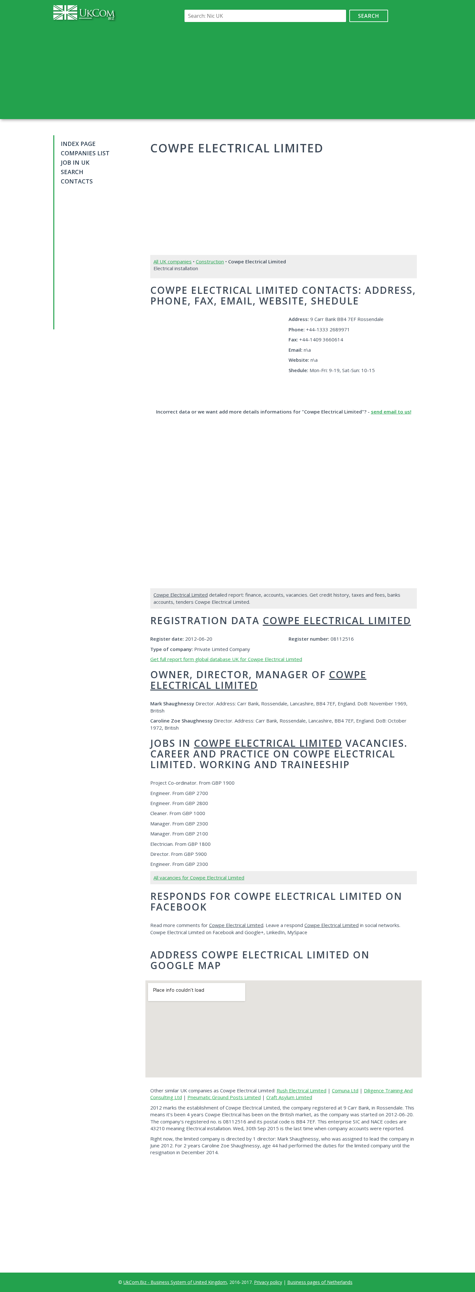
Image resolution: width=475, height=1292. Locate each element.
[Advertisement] (285, 70)
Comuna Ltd (345, 1090)
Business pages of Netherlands (320, 1282)
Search (368, 15)
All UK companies (172, 261)
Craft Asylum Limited (289, 1097)
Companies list (85, 153)
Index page (78, 144)
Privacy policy (268, 1282)
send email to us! (391, 411)
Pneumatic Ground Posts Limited (224, 1097)
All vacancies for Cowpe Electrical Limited (198, 877)
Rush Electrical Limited (301, 1090)
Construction (210, 261)
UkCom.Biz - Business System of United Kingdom (175, 1282)
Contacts (77, 181)
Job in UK (75, 162)
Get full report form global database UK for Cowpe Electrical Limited (226, 659)
